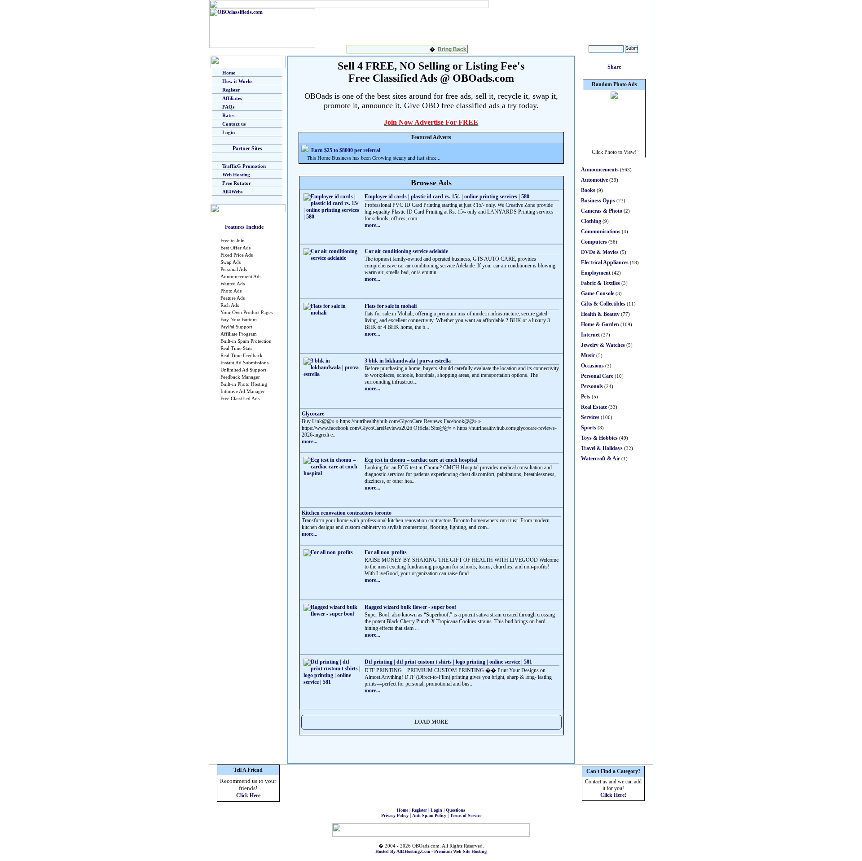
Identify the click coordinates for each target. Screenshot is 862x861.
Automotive (594, 180)
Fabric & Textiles (600, 283)
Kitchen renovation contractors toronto (346, 513)
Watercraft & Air (600, 458)
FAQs (228, 106)
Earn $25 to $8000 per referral (345, 150)
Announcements (600, 169)
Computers (594, 242)
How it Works (237, 81)
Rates (228, 115)
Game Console (597, 293)
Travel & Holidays (602, 448)
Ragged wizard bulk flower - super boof (410, 607)
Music (588, 355)
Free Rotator (236, 183)
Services (590, 417)
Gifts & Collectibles (603, 304)
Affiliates (232, 98)
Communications (600, 231)
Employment (596, 273)
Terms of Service (465, 815)
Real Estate (594, 407)
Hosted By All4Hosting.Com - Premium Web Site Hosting (431, 851)
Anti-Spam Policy (429, 815)
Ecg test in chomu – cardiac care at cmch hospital (421, 460)
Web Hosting (236, 174)
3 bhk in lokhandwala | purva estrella (408, 361)
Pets (585, 396)
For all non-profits (386, 552)
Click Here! (613, 795)
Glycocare (313, 414)
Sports (588, 427)
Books (588, 190)
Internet (590, 335)
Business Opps (598, 200)
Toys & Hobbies (599, 438)
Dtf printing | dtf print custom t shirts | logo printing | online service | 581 (448, 662)
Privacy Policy (395, 815)
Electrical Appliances (605, 262)
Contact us (234, 124)
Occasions (592, 366)
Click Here (248, 795)
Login (228, 132)
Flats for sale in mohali (391, 306)
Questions (455, 810)
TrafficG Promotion (244, 166)
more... (372, 225)
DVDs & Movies (600, 252)
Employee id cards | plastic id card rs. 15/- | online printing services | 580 (447, 196)
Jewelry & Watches (603, 345)
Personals (592, 386)
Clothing (591, 221)
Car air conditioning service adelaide (406, 251)
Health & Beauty (600, 314)
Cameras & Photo (601, 211)
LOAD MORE (431, 722)
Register (231, 89)
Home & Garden (600, 324)
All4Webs (232, 191)
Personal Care (597, 376)
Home (228, 72)
